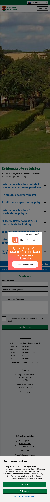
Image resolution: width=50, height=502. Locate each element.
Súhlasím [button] (24, 484)
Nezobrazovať (32, 234)
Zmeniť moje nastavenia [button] (25, 496)
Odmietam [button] (25, 491)
